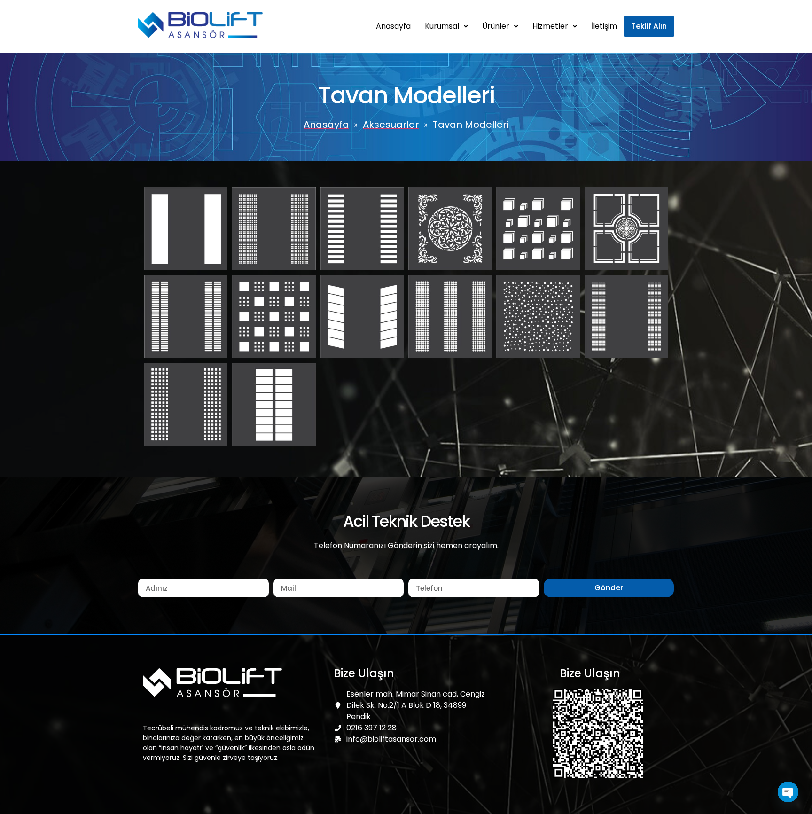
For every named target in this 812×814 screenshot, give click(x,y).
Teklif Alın (649, 26)
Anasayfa (393, 26)
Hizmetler (550, 26)
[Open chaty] (788, 792)
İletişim (604, 26)
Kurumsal (442, 26)
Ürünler (495, 26)
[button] (446, 26)
